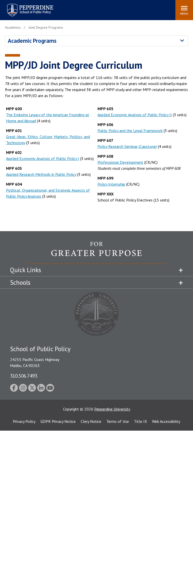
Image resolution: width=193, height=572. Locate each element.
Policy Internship (111, 184)
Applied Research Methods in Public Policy (41, 174)
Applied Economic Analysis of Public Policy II (135, 114)
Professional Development (120, 162)
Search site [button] (103, 7)
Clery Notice (91, 421)
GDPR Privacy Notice (58, 421)
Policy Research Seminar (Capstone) (127, 146)
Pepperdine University (112, 409)
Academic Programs (32, 40)
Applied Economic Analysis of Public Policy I (42, 158)
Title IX (140, 421)
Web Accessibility (166, 421)
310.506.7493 (23, 376)
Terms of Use (117, 421)
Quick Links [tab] (25, 270)
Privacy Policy (24, 421)
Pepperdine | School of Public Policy (25, 7)
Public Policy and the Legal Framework (130, 130)
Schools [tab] (20, 282)
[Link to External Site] (96, 252)
